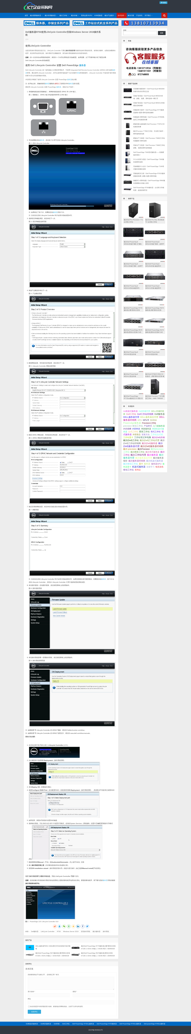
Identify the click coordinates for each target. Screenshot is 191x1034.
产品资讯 (139, 15)
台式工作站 (133, 431)
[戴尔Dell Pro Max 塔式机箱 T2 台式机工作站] (155, 217)
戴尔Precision (144, 449)
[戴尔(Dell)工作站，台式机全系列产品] (95, 25)
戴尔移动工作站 (130, 464)
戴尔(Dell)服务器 (149, 443)
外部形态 (137, 434)
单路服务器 (146, 429)
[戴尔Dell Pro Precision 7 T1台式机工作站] (133, 217)
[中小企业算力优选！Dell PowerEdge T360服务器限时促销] (127, 161)
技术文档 (121, 15)
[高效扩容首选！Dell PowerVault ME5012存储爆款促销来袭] (127, 104)
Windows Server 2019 (70, 931)
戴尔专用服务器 (50, 15)
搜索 (124, 30)
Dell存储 (56, 1024)
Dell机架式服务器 (32, 1024)
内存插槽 (127, 429)
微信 (164, 2)
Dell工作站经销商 (145, 414)
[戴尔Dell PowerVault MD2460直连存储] (133, 350)
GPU (140, 420)
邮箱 (75, 991)
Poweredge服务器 (132, 423)
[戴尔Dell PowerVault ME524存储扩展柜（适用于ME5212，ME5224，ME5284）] (155, 239)
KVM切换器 (98, 15)
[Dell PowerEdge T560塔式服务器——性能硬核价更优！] (127, 154)
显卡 (141, 464)
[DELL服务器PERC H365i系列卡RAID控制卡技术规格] (29, 947)
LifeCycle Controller (47, 931)
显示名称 (31, 991)
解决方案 (131, 15)
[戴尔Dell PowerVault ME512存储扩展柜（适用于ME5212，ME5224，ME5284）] (133, 261)
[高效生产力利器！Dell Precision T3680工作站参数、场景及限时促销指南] (127, 147)
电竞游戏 (159, 467)
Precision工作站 (149, 423)
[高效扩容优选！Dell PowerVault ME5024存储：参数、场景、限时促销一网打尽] (127, 97)
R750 (59, 931)
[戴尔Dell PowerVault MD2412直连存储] (133, 372)
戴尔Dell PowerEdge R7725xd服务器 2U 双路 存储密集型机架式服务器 (133, 398)
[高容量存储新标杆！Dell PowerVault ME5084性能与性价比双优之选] (127, 90)
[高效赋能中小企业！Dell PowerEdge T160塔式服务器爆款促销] (127, 168)
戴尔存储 (74, 15)
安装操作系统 (85, 931)
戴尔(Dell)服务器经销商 (151, 446)
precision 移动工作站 (133, 426)
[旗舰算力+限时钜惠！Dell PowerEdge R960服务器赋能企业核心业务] (127, 182)
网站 (29, 999)
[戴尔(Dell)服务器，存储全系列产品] (47, 25)
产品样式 (148, 426)
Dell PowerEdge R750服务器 (107, 1024)
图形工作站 (144, 431)
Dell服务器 (34, 931)
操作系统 (106, 931)
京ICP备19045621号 (95, 1030)
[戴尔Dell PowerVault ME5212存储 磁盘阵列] (155, 283)
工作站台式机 (157, 434)
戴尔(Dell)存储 (158, 437)
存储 (78, 73)
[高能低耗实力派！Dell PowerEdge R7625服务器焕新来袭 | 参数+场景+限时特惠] (127, 175)
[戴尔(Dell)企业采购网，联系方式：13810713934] (144, 25)
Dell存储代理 (144, 411)
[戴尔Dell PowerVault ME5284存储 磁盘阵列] (155, 261)
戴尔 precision (130, 449)
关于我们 (148, 15)
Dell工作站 (131, 414)
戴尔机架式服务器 (154, 461)
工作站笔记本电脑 (142, 437)
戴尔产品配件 (109, 15)
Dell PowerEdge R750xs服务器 (130, 1024)
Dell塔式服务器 (46, 1024)
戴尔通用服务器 (35, 15)
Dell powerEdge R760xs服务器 (154, 1024)
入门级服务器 (159, 426)
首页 (26, 15)
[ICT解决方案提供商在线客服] (144, 77)
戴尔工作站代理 (138, 455)
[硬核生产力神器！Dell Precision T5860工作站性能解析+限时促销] (127, 139)
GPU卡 (146, 420)
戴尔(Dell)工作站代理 (149, 440)
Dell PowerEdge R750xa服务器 (83, 1024)
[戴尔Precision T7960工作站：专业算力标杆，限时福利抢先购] (127, 132)
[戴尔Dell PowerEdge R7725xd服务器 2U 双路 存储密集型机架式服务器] (133, 394)
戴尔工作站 (63, 15)
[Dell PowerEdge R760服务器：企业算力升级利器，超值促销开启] (127, 189)
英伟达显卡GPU (86, 15)
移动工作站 (128, 469)
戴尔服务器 (96, 931)
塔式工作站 (156, 431)
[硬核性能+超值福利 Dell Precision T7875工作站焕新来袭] (127, 125)
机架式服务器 (138, 467)
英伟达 (138, 470)
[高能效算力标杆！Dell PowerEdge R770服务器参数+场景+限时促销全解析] (127, 111)
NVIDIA (153, 420)
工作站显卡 (128, 437)
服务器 (82, 65)
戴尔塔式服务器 (152, 452)
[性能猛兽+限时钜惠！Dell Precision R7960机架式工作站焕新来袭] (127, 118)
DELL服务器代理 (131, 417)
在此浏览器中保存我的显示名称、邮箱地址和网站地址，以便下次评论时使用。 (57, 1006)
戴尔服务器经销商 (136, 461)
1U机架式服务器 (130, 411)
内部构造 (136, 429)
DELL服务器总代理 (149, 417)
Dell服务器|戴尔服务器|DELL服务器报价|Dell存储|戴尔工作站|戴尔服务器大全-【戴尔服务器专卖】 (38, 6)
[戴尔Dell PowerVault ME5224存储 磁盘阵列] (133, 283)
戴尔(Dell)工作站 (131, 440)
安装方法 (146, 434)
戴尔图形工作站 (137, 452)
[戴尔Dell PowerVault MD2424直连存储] (155, 350)
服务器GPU (156, 464)
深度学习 (150, 467)
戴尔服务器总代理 (143, 458)
